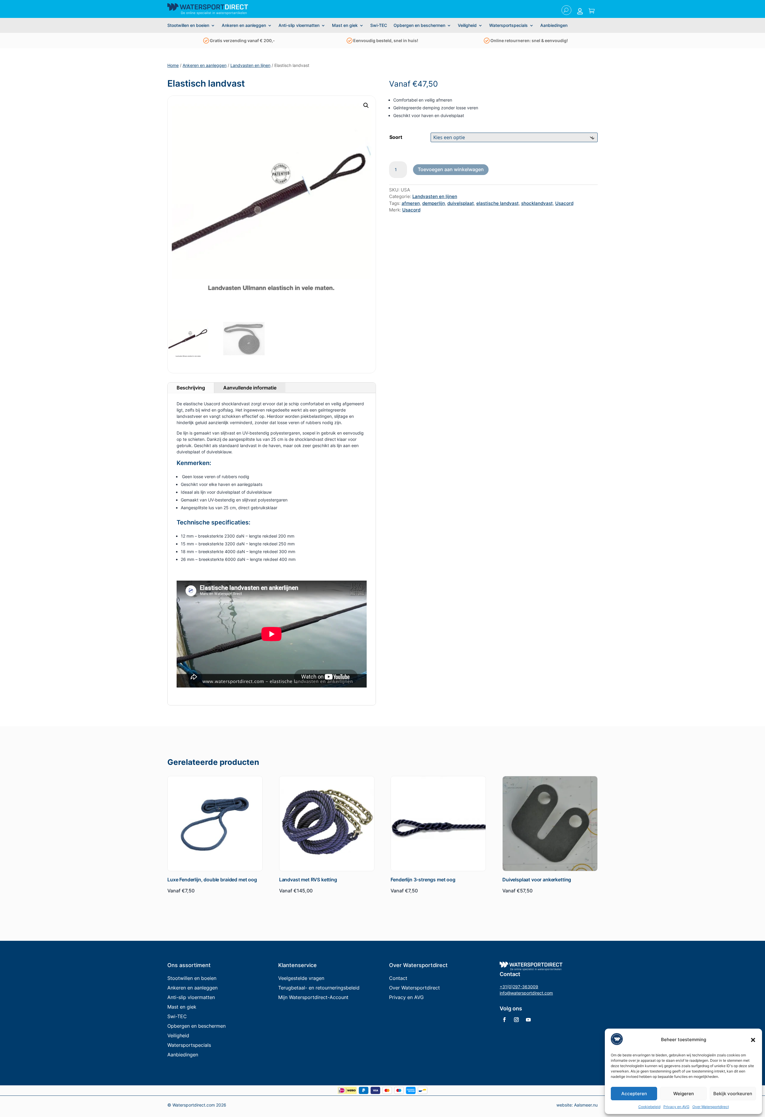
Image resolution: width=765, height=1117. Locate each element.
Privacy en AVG (676, 1106)
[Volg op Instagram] (516, 1019)
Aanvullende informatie (249, 388)
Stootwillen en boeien (188, 25)
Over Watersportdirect (710, 1106)
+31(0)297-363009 (519, 986)
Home (173, 65)
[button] (753, 1040)
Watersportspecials (508, 25)
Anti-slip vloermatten (299, 25)
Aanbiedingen (553, 25)
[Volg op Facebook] (504, 1019)
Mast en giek (345, 25)
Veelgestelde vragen (301, 978)
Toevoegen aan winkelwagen (451, 169)
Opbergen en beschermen (419, 25)
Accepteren (634, 1093)
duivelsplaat (460, 203)
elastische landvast (497, 203)
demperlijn (433, 203)
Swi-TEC (378, 25)
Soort (395, 137)
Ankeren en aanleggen (244, 25)
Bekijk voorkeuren (732, 1093)
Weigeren (683, 1093)
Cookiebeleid (649, 1106)
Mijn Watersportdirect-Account (313, 997)
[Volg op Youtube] (528, 1019)
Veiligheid (467, 25)
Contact (398, 978)
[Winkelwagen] (592, 11)
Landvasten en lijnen (250, 65)
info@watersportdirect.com (526, 992)
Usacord (564, 203)
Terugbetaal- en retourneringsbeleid (318, 988)
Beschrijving (191, 388)
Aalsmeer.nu (586, 1104)
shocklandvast (537, 203)
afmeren (411, 203)
